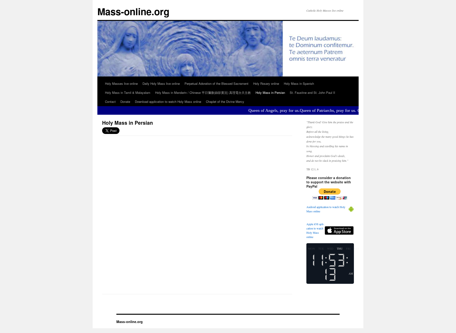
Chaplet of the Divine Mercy (225, 101)
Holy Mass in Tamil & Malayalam (127, 92)
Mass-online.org (133, 11)
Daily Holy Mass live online (161, 83)
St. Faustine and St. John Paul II (312, 92)
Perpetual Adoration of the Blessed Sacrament (216, 83)
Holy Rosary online (266, 83)
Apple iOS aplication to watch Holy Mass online (315, 230)
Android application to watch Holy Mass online (325, 209)
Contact (110, 101)
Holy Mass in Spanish (299, 83)
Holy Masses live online (121, 83)
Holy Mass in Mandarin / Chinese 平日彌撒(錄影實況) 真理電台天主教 (203, 92)
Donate (125, 101)
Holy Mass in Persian (270, 92)
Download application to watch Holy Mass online (168, 101)
